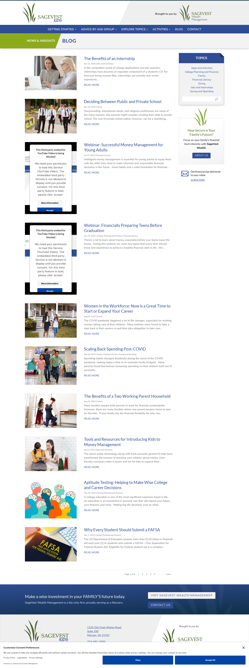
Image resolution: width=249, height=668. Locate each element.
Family (99, 107)
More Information (50, 203)
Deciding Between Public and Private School (122, 101)
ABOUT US (201, 155)
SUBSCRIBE (198, 180)
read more (91, 85)
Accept (49, 210)
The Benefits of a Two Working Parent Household (127, 396)
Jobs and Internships (105, 63)
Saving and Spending (127, 354)
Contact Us (160, 605)
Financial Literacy (103, 155)
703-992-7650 (96, 641)
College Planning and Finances (109, 236)
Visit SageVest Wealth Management (182, 595)
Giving (201, 83)
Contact (194, 29)
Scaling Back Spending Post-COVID (115, 348)
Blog (179, 29)
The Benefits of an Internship (109, 58)
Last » (168, 574)
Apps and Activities (104, 449)
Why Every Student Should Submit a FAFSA (122, 529)
